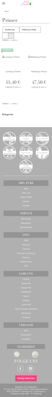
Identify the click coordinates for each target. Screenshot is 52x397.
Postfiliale (26, 339)
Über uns (26, 193)
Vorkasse (26, 317)
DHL (26, 330)
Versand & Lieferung (26, 253)
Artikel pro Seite (29, 30)
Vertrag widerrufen (26, 378)
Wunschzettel (26, 227)
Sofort (26, 296)
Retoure (26, 257)
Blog (26, 188)
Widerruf (26, 245)
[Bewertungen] (13, 77)
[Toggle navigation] (3, 3)
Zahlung (26, 249)
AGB (26, 240)
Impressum (39, 391)
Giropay (26, 300)
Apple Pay (26, 283)
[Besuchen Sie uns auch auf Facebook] (20, 369)
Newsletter (26, 223)
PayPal (26, 279)
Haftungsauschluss (39, 389)
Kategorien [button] (8, 114)
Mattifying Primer (39, 71)
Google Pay (26, 288)
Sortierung (10, 30)
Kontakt (26, 206)
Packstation (26, 335)
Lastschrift (26, 304)
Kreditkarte (26, 292)
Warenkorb (26, 219)
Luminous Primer (13, 71)
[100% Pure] (21, 3)
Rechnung (26, 313)
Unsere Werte (26, 197)
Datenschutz (26, 262)
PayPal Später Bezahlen (26, 309)
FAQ (26, 266)
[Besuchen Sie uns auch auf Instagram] (30, 369)
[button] (8, 3)
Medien (26, 201)
